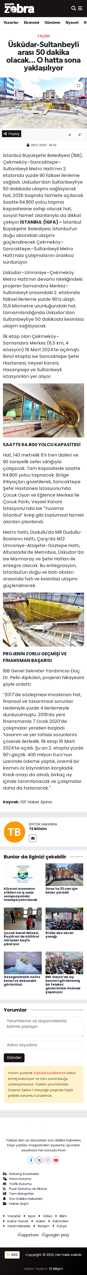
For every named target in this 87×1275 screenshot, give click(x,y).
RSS (14, 1254)
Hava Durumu (20, 1178)
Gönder (14, 1057)
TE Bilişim (56, 1268)
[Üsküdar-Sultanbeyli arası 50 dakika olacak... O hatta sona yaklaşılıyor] (43, 103)
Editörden (60, 1221)
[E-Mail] (32, 838)
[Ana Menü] (80, 8)
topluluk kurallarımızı (50, 1073)
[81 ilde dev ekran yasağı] (64, 918)
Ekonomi (31, 23)
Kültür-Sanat (18, 1221)
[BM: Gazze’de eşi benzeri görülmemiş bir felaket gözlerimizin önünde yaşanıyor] (64, 962)
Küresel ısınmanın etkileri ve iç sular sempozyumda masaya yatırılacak (20, 894)
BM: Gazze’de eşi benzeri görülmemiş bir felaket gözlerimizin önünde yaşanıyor (63, 984)
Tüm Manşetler (21, 1193)
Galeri (40, 1221)
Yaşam (43, 36)
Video (47, 1216)
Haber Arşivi (18, 1203)
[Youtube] (56, 1160)
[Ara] (73, 8)
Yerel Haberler (19, 1226)
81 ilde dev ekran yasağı (60, 935)
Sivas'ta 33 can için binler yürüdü (62, 890)
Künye (62, 1226)
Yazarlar (11, 23)
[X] (39, 1160)
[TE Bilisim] (14, 831)
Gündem (52, 23)
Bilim (63, 1216)
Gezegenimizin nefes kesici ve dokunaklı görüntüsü (22, 981)
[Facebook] (31, 1160)
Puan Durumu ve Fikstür (28, 1188)
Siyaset (72, 23)
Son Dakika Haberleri (25, 1198)
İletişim (44, 1226)
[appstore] (29, 1236)
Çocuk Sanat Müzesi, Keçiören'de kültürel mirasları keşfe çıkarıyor (21, 938)
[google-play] (55, 1236)
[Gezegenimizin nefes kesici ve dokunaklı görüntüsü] (23, 962)
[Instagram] (47, 1160)
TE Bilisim (38, 828)
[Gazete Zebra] (19, 8)
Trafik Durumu (20, 1183)
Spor (31, 1216)
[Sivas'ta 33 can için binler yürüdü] (64, 874)
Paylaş (14, 133)
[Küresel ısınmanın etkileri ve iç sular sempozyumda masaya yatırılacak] (23, 874)
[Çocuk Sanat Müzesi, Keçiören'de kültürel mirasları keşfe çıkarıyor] (23, 918)
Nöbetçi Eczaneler (24, 1173)
